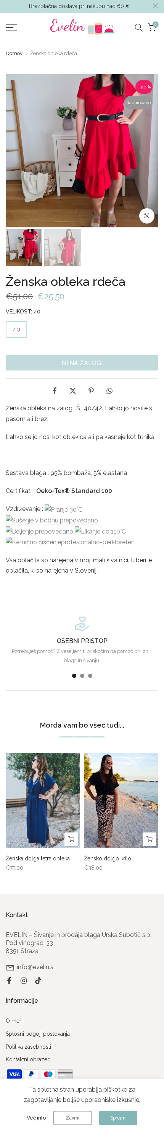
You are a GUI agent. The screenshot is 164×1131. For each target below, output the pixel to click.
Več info (36, 1118)
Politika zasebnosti (28, 1047)
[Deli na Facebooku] (54, 390)
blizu (155, 6)
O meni (15, 1021)
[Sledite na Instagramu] (23, 980)
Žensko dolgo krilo (107, 858)
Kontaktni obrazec (28, 1059)
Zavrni (72, 1118)
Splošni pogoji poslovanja (38, 1034)
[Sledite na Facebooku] (9, 980)
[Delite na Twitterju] (72, 390)
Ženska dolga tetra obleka (38, 858)
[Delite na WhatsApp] (109, 390)
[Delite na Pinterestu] (91, 390)
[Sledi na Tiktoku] (38, 980)
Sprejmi (118, 1118)
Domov (14, 53)
